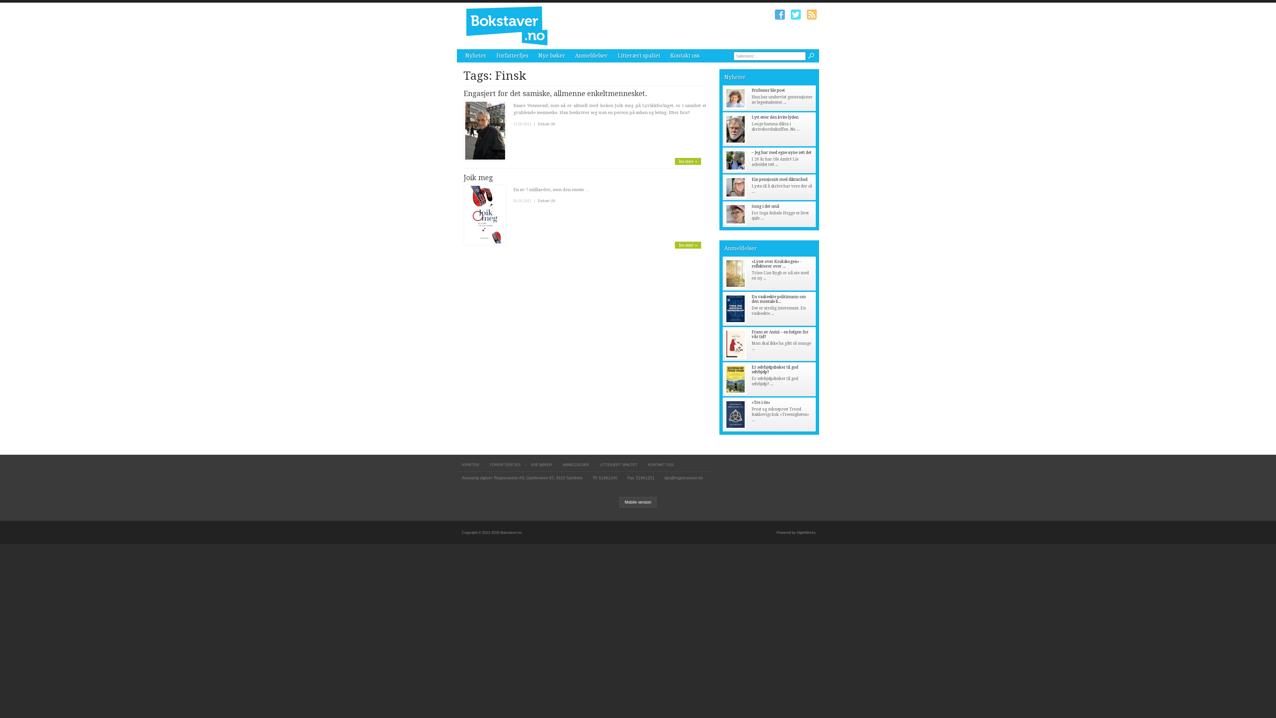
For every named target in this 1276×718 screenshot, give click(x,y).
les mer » (688, 161)
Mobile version (638, 502)
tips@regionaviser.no (684, 478)
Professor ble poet (768, 90)
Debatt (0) (546, 124)
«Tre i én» (761, 402)
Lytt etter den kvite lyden (775, 117)
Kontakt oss (684, 56)
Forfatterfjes (512, 56)
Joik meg (478, 178)
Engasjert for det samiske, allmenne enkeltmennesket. (555, 93)
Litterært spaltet (639, 56)
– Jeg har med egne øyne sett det (781, 152)
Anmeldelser (591, 56)
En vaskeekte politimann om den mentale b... (779, 299)
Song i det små (765, 206)
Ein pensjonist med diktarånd (779, 179)
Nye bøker (551, 56)
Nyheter (475, 56)
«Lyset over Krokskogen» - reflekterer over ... (776, 264)
